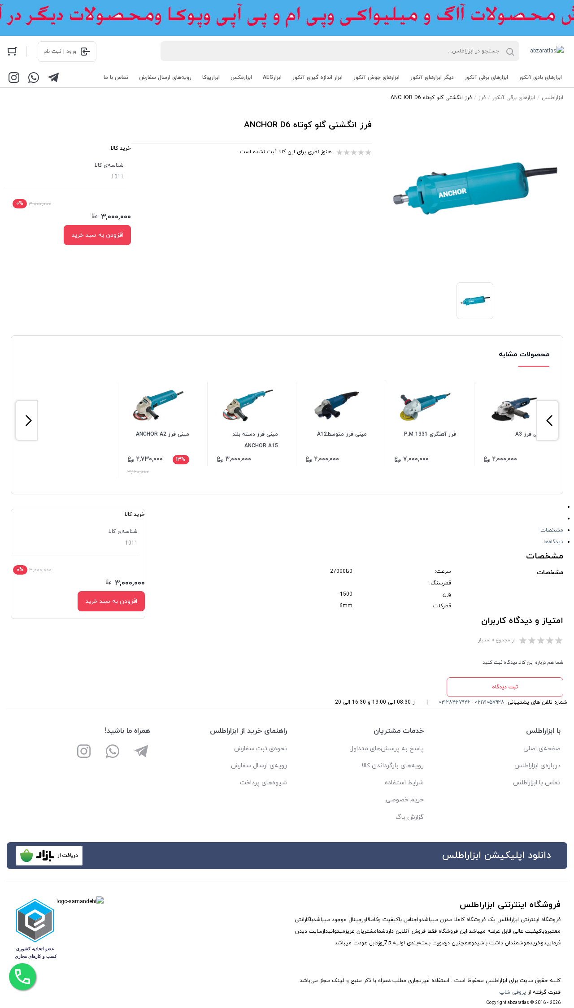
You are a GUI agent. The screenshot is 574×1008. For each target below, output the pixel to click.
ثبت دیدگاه (505, 687)
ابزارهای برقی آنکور (486, 77)
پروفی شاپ (512, 992)
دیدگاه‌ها (553, 541)
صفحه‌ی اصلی (542, 748)
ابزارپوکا (211, 77)
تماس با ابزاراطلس (537, 783)
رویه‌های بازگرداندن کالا (392, 765)
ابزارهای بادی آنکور (540, 77)
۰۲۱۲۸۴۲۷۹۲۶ (454, 702)
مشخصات (551, 530)
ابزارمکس (241, 77)
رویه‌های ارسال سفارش (165, 77)
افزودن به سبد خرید (97, 235)
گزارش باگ (410, 817)
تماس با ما (116, 77)
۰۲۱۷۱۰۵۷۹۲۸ (489, 702)
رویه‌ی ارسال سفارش (259, 765)
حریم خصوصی (405, 800)
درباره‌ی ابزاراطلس (537, 765)
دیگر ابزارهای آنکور (432, 77)
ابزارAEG (272, 77)
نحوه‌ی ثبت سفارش (260, 748)
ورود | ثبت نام (59, 51)
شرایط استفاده (404, 783)
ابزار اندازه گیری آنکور (317, 77)
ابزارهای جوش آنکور (376, 77)
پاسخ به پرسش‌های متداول (386, 748)
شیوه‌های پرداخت (263, 783)
